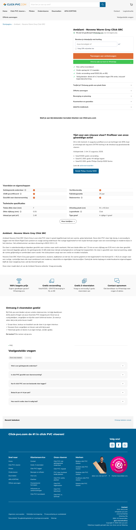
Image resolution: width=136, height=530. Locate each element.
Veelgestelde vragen (125, 17)
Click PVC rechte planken (59, 479)
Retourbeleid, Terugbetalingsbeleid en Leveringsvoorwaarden (28, 518)
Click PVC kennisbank (37, 494)
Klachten (33, 479)
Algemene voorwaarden (16, 514)
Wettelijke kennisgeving (34, 514)
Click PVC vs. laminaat (58, 496)
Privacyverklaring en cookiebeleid (55, 514)
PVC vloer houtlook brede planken (60, 473)
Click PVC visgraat (60, 469)
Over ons (33, 476)
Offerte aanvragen (10, 17)
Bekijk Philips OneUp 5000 (86, 171)
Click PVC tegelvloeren (58, 484)
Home (5, 11)
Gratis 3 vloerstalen (36, 465)
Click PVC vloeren (18, 11)
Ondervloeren (43, 11)
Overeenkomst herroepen (35, 484)
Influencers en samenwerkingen (36, 490)
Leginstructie (128, 11)
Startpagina (7, 24)
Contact (117, 11)
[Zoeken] (103, 4)
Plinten (32, 11)
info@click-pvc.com (121, 512)
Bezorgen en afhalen (37, 472)
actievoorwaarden (86, 165)
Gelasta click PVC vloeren (81, 484)
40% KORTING (70, 11)
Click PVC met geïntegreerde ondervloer (58, 463)
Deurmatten (56, 11)
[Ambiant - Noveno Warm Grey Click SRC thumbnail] (6, 32)
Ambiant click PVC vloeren (82, 468)
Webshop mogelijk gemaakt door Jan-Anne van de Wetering (108, 525)
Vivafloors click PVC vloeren (82, 479)
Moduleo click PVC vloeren (82, 473)
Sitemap (53, 518)
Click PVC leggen (36, 469)
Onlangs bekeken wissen (123, 420)
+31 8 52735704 (122, 514)
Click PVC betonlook (57, 490)
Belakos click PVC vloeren (81, 462)
